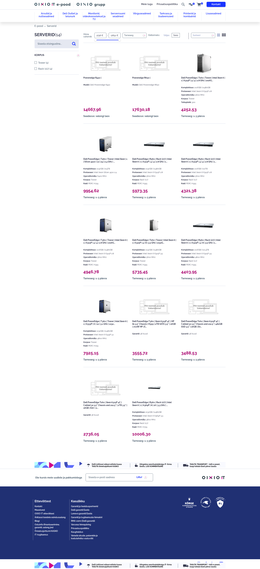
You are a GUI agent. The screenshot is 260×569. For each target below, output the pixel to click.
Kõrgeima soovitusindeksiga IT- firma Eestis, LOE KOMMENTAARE (156, 465)
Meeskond (40, 510)
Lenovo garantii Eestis (81, 513)
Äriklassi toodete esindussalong (50, 517)
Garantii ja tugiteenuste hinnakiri (86, 517)
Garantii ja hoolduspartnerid (84, 506)
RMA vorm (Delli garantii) (83, 521)
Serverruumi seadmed (118, 15)
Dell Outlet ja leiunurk (70, 15)
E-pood (38, 26)
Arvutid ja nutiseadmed (46, 15)
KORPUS (39, 55)
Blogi (37, 521)
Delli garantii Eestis (80, 510)
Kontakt (216, 4)
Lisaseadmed (213, 13)
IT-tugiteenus (41, 534)
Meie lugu (147, 4)
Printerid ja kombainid (189, 15)
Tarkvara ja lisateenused (165, 15)
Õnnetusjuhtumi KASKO (46, 531)
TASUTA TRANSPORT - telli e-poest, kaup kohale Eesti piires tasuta (205, 465)
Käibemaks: (154, 35)
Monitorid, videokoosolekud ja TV (94, 16)
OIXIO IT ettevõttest (44, 513)
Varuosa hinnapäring (81, 524)
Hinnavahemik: (87, 35)
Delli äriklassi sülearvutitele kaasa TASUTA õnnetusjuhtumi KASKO (107, 465)
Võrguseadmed (142, 13)
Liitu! (139, 477)
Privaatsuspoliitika (167, 4)
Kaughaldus (77, 532)
